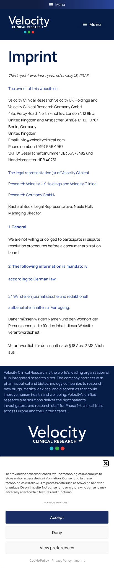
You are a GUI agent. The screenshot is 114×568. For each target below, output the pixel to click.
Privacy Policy (62, 560)
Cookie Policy (39, 560)
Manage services (56, 502)
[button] (105, 463)
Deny (57, 532)
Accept (57, 517)
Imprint (79, 560)
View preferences (57, 548)
